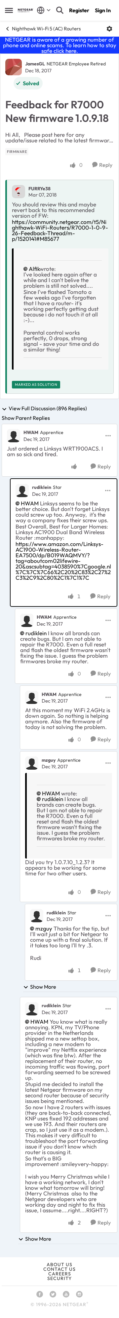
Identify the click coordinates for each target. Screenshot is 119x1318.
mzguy (49, 760)
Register (79, 10)
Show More (43, 986)
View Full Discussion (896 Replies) (48, 409)
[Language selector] (44, 10)
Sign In (103, 10)
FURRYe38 (39, 188)
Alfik (34, 268)
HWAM (30, 432)
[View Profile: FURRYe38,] (18, 191)
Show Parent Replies (26, 418)
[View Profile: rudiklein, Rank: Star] (22, 490)
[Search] (60, 10)
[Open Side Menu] (9, 10)
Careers (59, 1274)
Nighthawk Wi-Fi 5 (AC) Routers (46, 28)
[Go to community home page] (25, 10)
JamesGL (35, 63)
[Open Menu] (109, 28)
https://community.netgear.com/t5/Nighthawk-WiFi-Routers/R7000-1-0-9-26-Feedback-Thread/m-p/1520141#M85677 (60, 230)
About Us (59, 1264)
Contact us (59, 1269)
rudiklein (41, 487)
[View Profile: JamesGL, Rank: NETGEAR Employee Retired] (13, 67)
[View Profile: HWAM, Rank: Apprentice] (13, 435)
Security (59, 1278)
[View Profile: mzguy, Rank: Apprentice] (31, 763)
